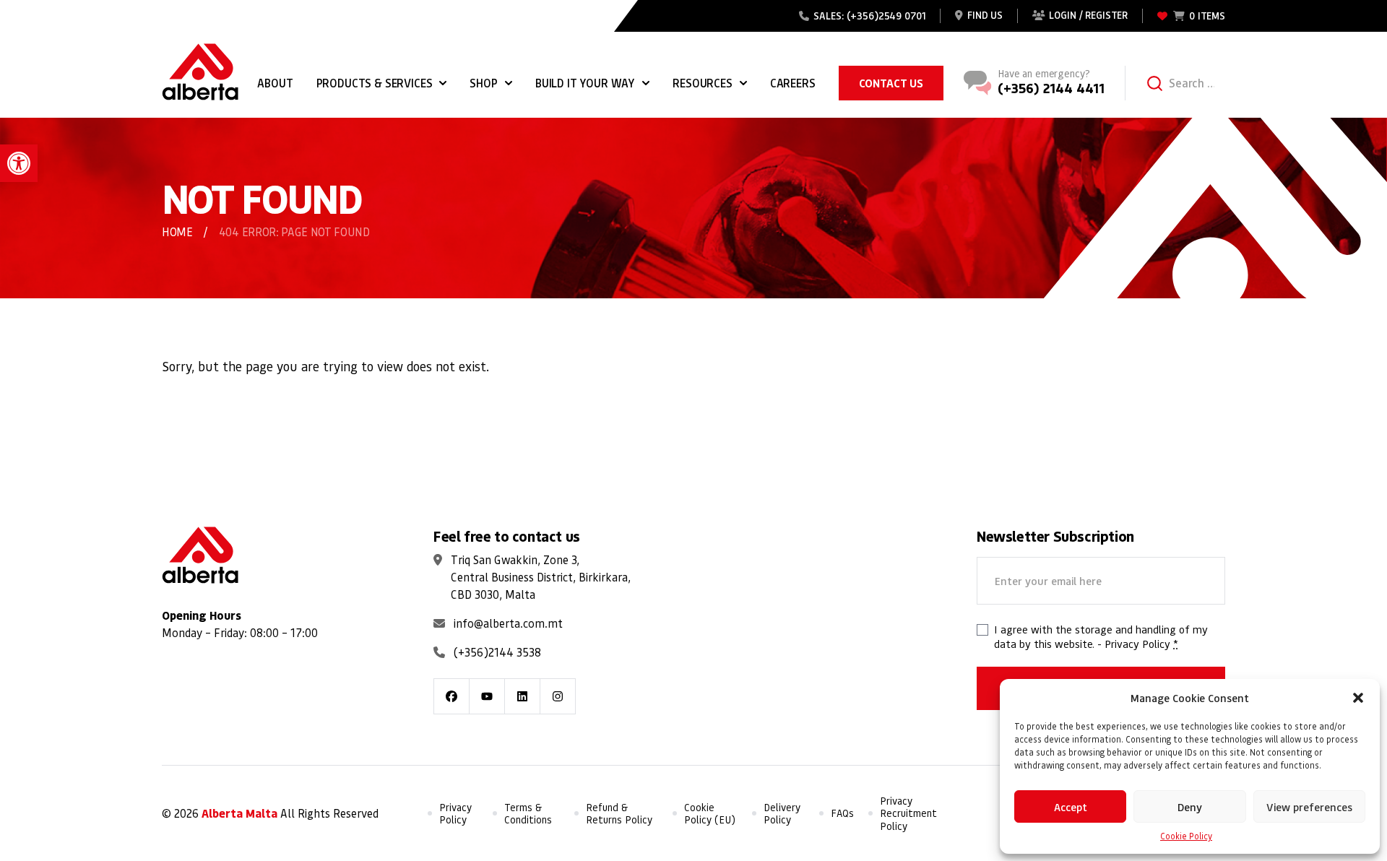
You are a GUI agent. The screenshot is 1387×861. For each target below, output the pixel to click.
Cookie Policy (1186, 836)
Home (177, 231)
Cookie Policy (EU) (709, 813)
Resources (703, 82)
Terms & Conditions (528, 813)
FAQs (842, 813)
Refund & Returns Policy (619, 813)
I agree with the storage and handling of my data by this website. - (1101, 636)
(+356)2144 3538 (497, 651)
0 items (1207, 15)
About (275, 82)
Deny (1190, 807)
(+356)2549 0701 (886, 15)
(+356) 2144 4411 (1051, 88)
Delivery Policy (782, 813)
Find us (985, 15)
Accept (1070, 807)
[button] (19, 163)
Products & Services (374, 82)
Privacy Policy (1137, 643)
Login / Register (1088, 15)
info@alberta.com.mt (508, 623)
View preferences (1309, 807)
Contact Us (891, 82)
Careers (793, 82)
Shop (483, 82)
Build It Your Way (585, 82)
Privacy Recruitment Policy (908, 813)
